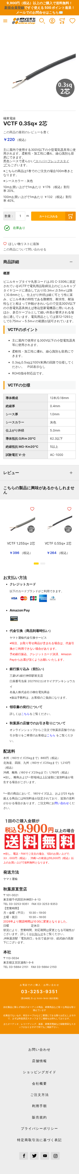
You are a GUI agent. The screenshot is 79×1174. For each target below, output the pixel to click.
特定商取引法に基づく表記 (39, 1140)
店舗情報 (39, 1061)
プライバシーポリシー (39, 1128)
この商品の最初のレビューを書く (26, 132)
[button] (42, 21)
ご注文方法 (39, 1095)
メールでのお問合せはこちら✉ (39, 12)
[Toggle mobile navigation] (5, 20)
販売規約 (39, 1117)
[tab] (39, 262)
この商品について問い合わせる (24, 249)
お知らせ (37, 934)
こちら (25, 714)
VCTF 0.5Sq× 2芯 (58, 543)
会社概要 (39, 1083)
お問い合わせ (39, 1049)
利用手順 (39, 1106)
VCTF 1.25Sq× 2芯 (21, 543)
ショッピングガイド (39, 1072)
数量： (9, 216)
